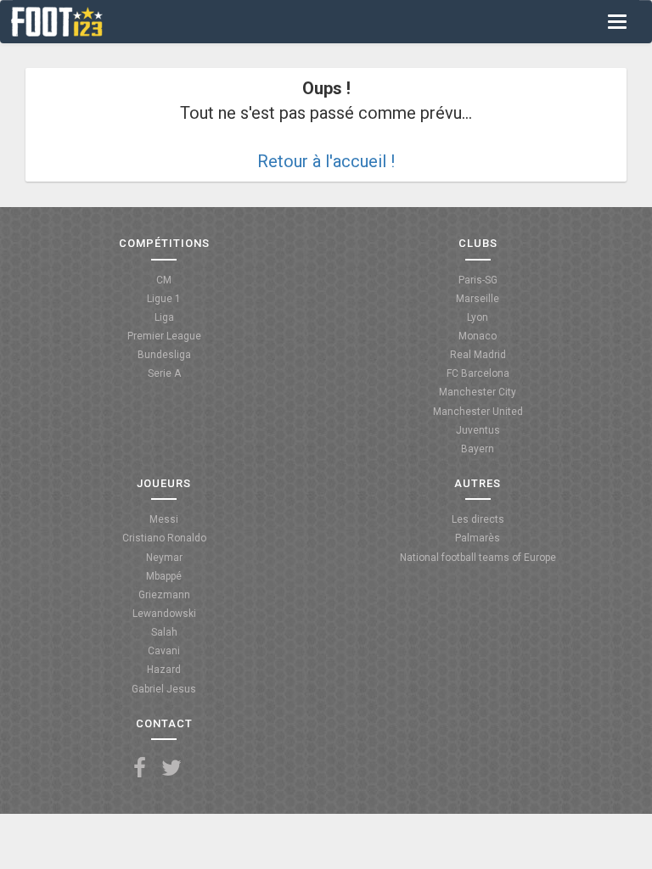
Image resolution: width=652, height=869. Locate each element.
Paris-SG (477, 280)
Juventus (478, 430)
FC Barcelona (478, 373)
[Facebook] (139, 768)
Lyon (477, 317)
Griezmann (164, 595)
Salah (164, 632)
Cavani (164, 651)
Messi (163, 519)
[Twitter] (171, 768)
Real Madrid (478, 355)
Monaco (477, 336)
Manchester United (478, 412)
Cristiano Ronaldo (164, 538)
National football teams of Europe (478, 557)
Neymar (164, 557)
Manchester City (477, 392)
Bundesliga (164, 355)
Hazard (164, 670)
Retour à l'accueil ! (326, 161)
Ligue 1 (164, 299)
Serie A (164, 373)
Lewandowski (164, 614)
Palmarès (477, 538)
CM (163, 280)
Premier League (164, 336)
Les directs (478, 519)
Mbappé (164, 576)
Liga (164, 317)
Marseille (477, 299)
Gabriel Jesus (164, 689)
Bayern (477, 449)
